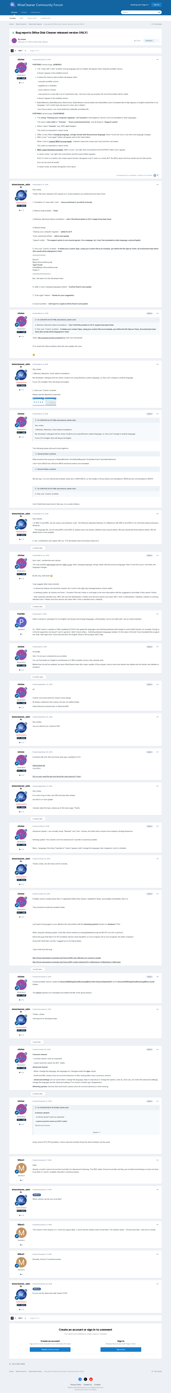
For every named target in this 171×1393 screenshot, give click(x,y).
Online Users (32, 18)
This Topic (149, 12)
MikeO (21, 1160)
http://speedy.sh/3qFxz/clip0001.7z (51, 338)
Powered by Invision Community (85, 1389)
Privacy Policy (75, 1385)
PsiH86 (21, 614)
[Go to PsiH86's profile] (21, 622)
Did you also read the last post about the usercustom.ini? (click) (57, 776)
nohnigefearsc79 (122, 175)
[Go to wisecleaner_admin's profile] (21, 195)
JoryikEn (140, 175)
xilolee (23, 39)
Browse (14, 12)
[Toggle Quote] (36, 320)
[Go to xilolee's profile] (14, 40)
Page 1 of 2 (34, 51)
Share (138, 41)
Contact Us (88, 1385)
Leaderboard (45, 18)
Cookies (97, 1385)
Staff (21, 18)
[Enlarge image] (34, 355)
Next (20, 51)
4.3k (22, 83)
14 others (149, 175)
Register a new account (50, 1349)
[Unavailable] (38, 401)
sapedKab (132, 175)
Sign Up (156, 5)
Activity (24, 12)
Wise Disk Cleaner (41, 42)
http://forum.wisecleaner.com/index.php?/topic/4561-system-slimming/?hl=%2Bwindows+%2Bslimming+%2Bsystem (77, 962)
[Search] (159, 12)
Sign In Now (121, 1349)
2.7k (22, 210)
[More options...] (157, 59)
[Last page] (25, 50)
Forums (13, 18)
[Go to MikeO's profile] (21, 1168)
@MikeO (37, 1195)
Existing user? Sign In (139, 5)
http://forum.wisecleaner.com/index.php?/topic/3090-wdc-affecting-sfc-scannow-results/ (67, 958)
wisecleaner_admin (21, 185)
